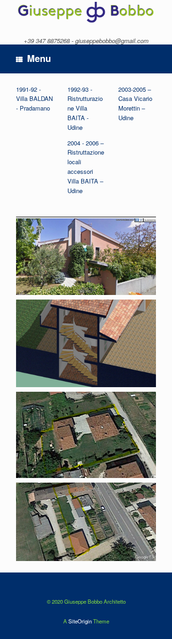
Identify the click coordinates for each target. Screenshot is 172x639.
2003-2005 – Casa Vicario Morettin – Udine (135, 103)
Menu (39, 58)
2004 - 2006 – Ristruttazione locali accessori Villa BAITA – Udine (85, 167)
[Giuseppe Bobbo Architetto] (86, 11)
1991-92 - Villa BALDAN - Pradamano (34, 99)
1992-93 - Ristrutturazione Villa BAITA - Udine (85, 108)
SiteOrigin (80, 621)
